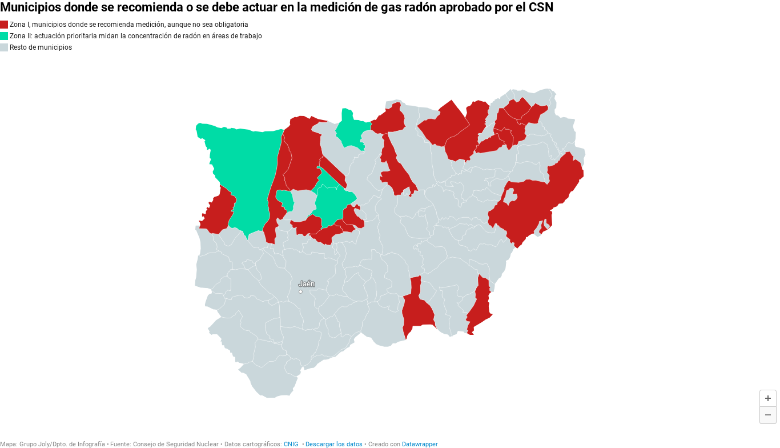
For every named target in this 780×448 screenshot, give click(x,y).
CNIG (292, 444)
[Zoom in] (768, 398)
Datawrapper (420, 444)
